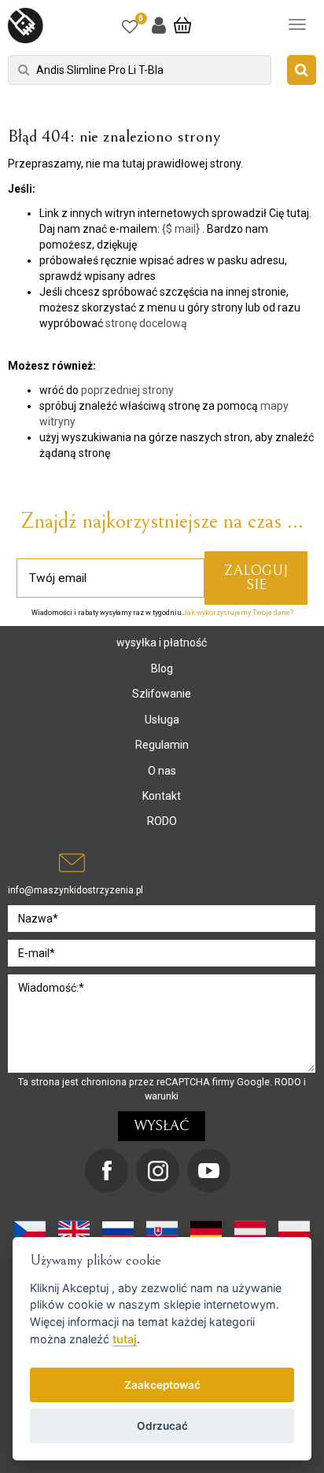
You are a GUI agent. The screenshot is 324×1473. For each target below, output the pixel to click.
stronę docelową (146, 323)
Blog (162, 668)
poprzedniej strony (127, 390)
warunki (162, 1096)
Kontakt (161, 796)
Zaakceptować (162, 1385)
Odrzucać (162, 1426)
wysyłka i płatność (161, 642)
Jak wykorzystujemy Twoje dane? (238, 613)
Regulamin (162, 744)
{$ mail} (181, 229)
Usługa (162, 719)
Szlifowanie (161, 693)
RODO (162, 821)
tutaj (124, 1339)
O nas (162, 770)
